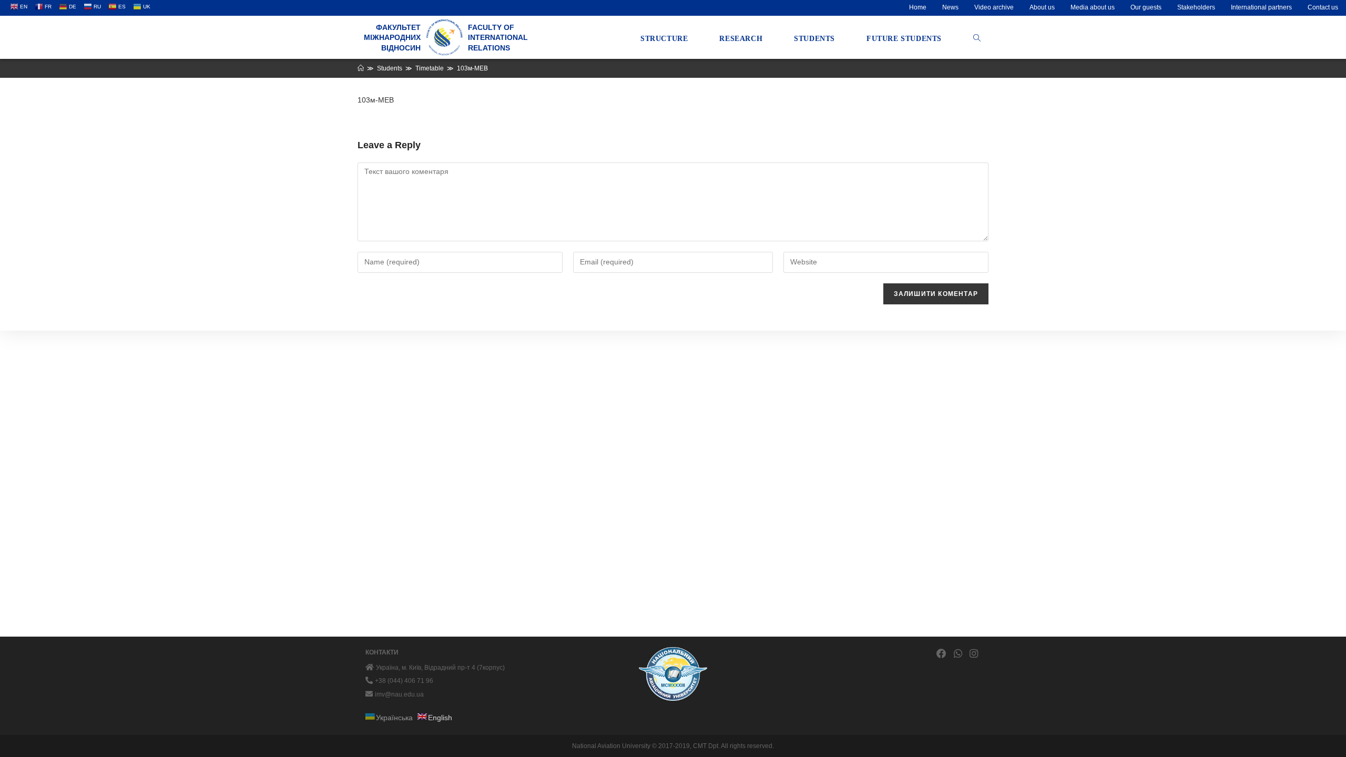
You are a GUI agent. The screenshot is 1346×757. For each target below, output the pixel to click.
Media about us (1092, 7)
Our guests (1145, 7)
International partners (1261, 7)
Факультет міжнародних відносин (392, 37)
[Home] (361, 68)
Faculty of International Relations (498, 37)
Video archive (994, 7)
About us (1042, 7)
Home (917, 7)
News (950, 7)
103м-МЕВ (376, 100)
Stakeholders (1196, 7)
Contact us (1323, 7)
